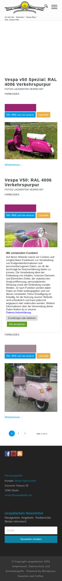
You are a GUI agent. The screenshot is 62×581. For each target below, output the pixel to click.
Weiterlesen (12, 164)
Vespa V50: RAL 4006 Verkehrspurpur (28, 182)
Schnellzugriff (14, 571)
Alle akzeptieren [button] (17, 324)
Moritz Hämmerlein (25, 480)
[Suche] (44, 7)
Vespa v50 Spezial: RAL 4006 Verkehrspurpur (31, 82)
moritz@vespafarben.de (18, 495)
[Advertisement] (31, 54)
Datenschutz (36, 566)
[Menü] (52, 7)
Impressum (20, 566)
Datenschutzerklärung (18, 312)
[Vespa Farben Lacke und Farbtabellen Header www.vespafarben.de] (26, 7)
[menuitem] (44, 7)
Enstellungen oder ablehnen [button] (22, 318)
